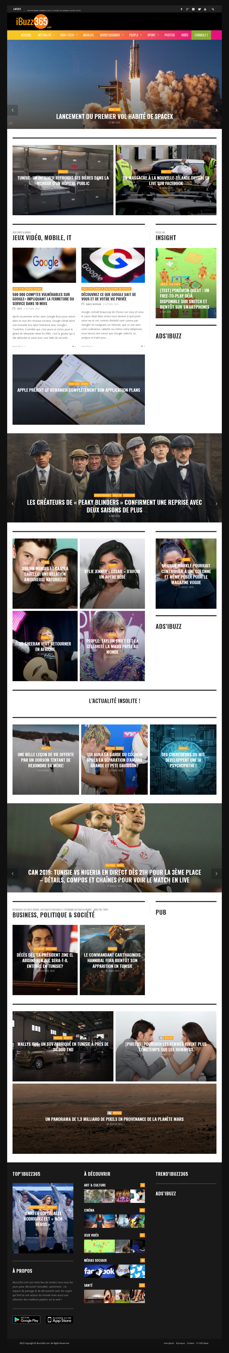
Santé (88, 1285)
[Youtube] (205, 8)
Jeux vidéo (91, 1235)
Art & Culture (95, 1185)
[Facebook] (181, 8)
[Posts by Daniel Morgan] (82, 304)
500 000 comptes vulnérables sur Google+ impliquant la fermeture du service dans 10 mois (43, 299)
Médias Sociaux (34, 288)
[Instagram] (193, 8)
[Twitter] (199, 8)
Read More (18, 346)
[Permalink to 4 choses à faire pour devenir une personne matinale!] (99, 1296)
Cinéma (89, 1210)
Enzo (19, 308)
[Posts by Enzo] (14, 308)
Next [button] (216, 110)
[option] (114, 84)
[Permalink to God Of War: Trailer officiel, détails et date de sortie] (122, 1246)
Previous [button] (12, 110)
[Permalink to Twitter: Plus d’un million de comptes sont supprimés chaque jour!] (137, 1271)
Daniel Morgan (93, 304)
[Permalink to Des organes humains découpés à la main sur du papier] (137, 1196)
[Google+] (187, 8)
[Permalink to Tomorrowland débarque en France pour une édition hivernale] (122, 1196)
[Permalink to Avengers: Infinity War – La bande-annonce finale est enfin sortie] (137, 1221)
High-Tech (18, 288)
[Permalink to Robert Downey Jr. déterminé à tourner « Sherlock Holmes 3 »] (122, 1221)
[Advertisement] (151, 21)
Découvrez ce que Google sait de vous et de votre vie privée (108, 296)
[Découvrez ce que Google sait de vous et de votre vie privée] (107, 265)
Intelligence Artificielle (118, 288)
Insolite (99, 288)
